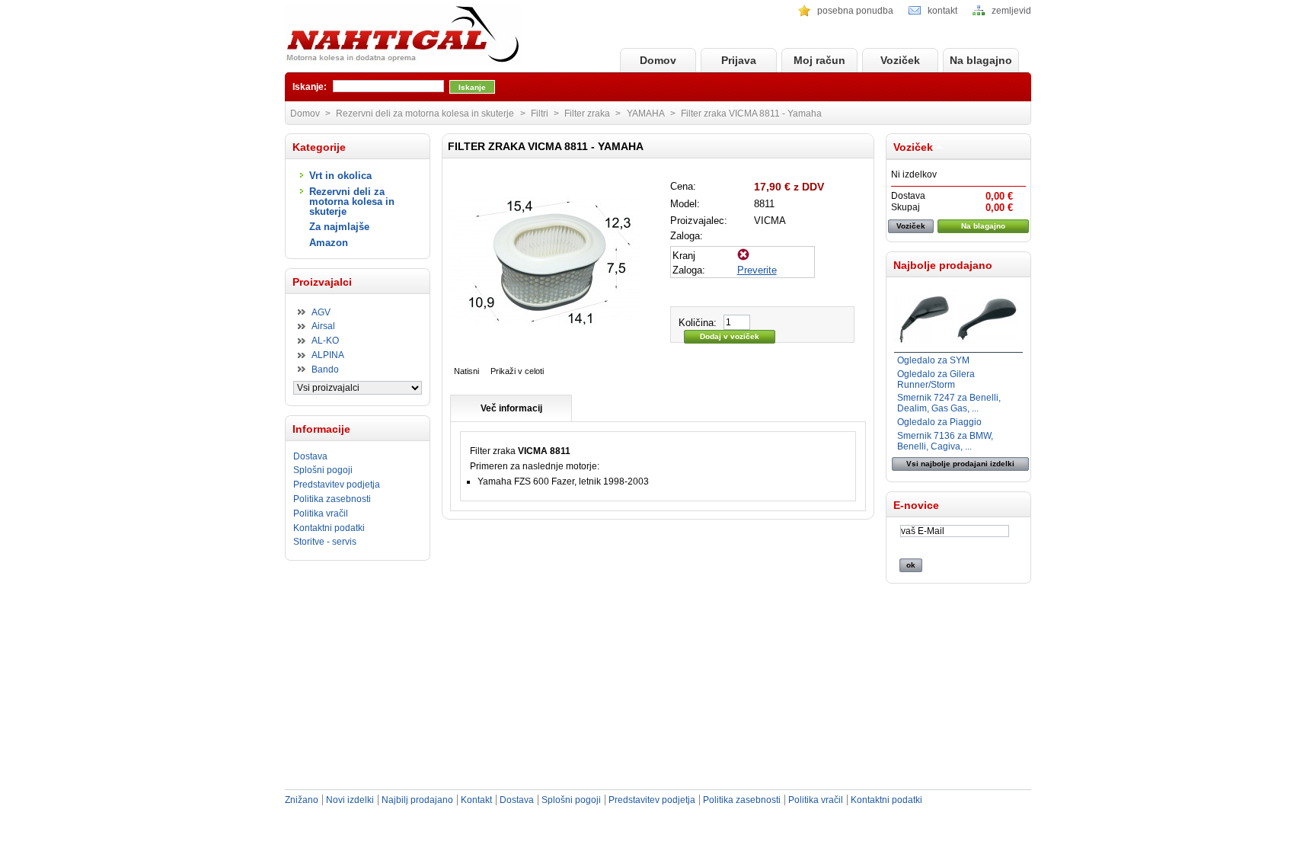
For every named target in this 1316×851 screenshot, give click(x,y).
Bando (325, 369)
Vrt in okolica (340, 175)
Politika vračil (320, 513)
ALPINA (327, 355)
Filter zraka (587, 113)
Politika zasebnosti (332, 499)
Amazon (328, 242)
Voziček (900, 60)
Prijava (738, 60)
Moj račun (819, 60)
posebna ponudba (855, 10)
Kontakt (476, 800)
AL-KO (325, 340)
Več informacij (511, 408)
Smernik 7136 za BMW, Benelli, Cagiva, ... (945, 441)
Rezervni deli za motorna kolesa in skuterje (351, 201)
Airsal (323, 326)
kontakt (942, 10)
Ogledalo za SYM (933, 360)
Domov (658, 60)
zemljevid (1011, 10)
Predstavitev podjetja (336, 484)
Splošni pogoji (323, 470)
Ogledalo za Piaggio (939, 422)
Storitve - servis (324, 541)
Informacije (321, 429)
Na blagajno (981, 60)
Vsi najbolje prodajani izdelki (960, 463)
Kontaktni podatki (329, 528)
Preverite (757, 270)
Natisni (466, 371)
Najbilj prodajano (417, 800)
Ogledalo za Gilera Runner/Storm (936, 379)
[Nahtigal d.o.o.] (403, 35)
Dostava (310, 456)
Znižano (301, 800)
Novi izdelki (350, 800)
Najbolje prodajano (942, 265)
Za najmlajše (339, 226)
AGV (321, 312)
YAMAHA (646, 113)
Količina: (698, 322)
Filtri (539, 113)
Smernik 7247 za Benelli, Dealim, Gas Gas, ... (949, 403)
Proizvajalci (322, 282)
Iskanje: (309, 87)
